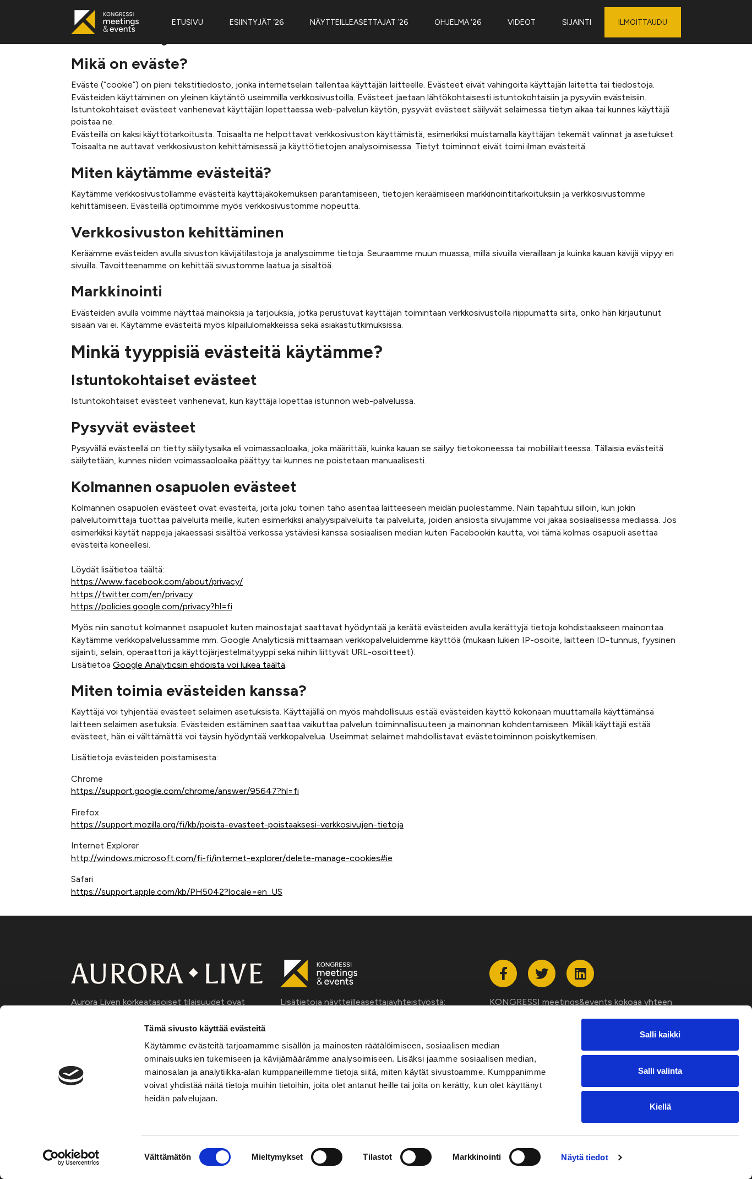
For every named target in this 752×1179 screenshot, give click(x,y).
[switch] (326, 1157)
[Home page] (110, 22)
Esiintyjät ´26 (257, 22)
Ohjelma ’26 (457, 22)
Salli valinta (660, 1070)
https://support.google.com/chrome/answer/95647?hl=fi (185, 791)
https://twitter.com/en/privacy (132, 594)
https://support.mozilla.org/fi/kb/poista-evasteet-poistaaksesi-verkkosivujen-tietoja (237, 824)
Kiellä (660, 1106)
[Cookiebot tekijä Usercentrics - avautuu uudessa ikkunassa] (71, 1157)
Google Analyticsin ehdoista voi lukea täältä (199, 664)
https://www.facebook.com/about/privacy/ (157, 581)
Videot (522, 22)
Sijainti (576, 22)
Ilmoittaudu (642, 22)
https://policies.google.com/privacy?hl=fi (151, 606)
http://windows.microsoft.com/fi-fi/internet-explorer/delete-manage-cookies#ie (232, 858)
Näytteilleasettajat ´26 (359, 22)
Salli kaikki (660, 1034)
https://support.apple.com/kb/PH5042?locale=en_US (176, 891)
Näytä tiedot (584, 1157)
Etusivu (187, 22)
